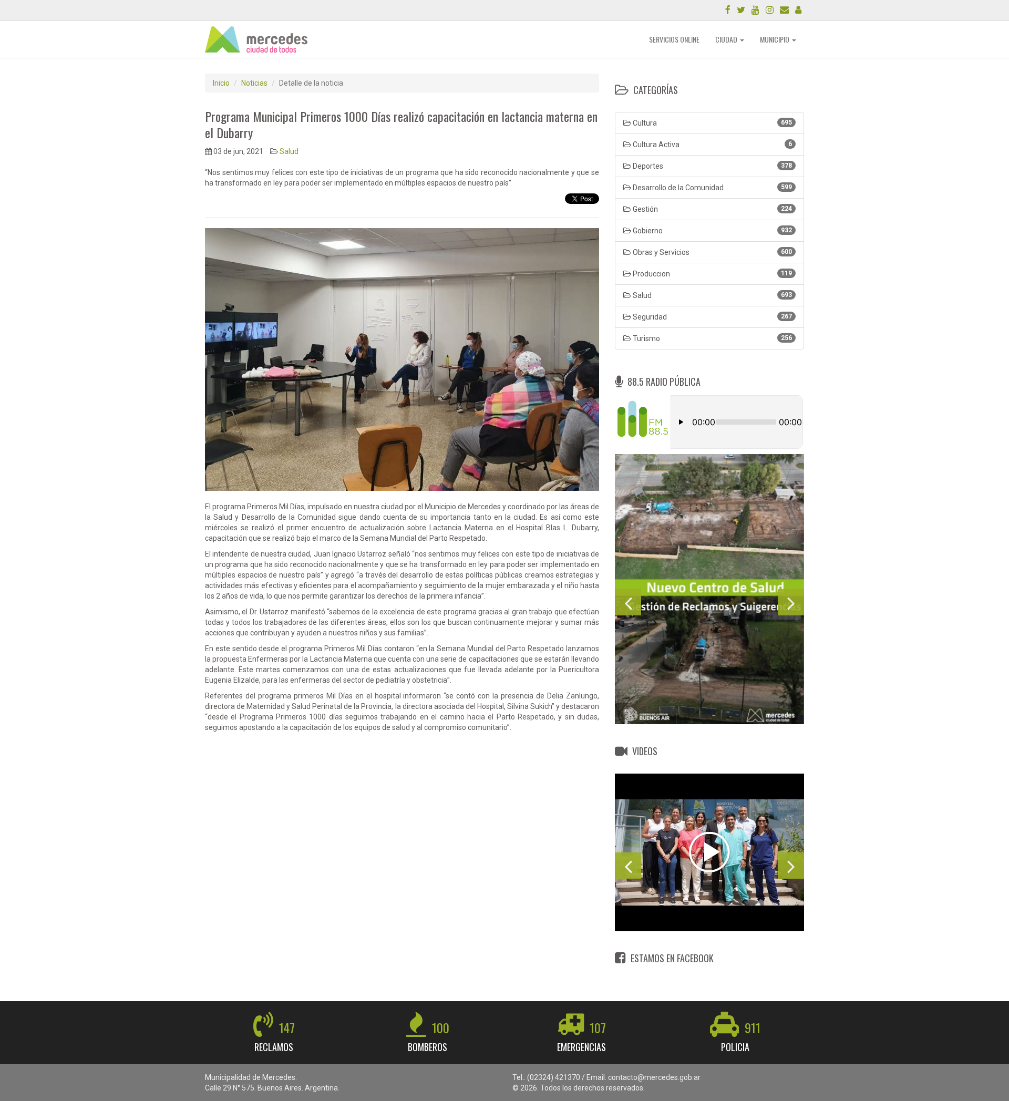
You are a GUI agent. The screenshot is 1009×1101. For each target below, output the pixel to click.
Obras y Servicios (711, 252)
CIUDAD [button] (727, 39)
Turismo (711, 338)
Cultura (711, 123)
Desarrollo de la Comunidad (711, 187)
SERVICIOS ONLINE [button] (674, 39)
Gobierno (711, 231)
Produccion (711, 274)
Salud (289, 151)
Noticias (254, 83)
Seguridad (711, 317)
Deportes (711, 166)
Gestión (711, 209)
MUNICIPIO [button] (775, 39)
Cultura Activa (711, 144)
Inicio (221, 83)
